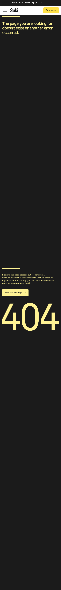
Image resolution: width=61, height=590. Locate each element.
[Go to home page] (14, 10)
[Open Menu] (5, 10)
